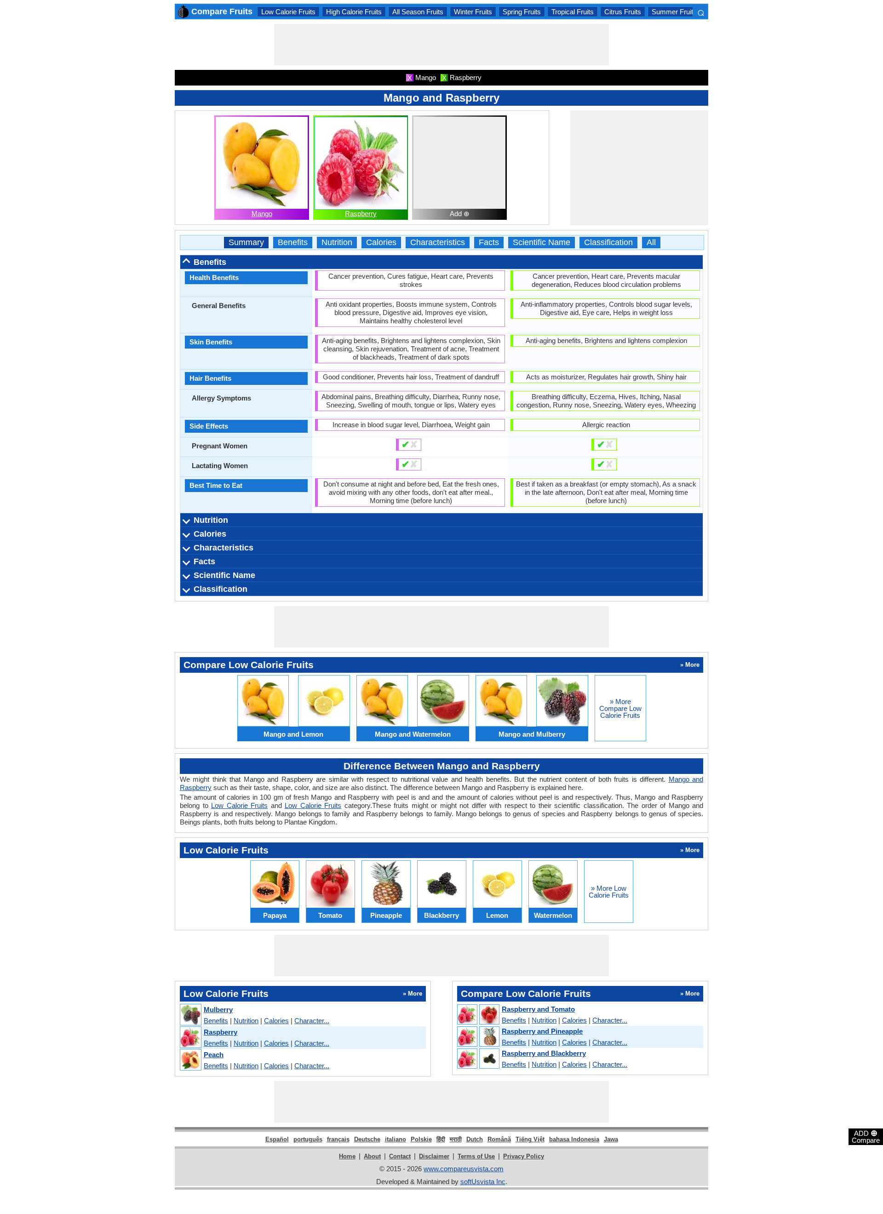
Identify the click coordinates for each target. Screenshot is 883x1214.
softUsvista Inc (482, 1181)
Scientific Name (541, 242)
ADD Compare (866, 1136)
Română (499, 1139)
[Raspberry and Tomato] (478, 1014)
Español (277, 1139)
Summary (246, 242)
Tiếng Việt (530, 1139)
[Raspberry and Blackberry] (478, 1059)
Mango (262, 214)
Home (347, 1156)
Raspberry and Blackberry (544, 1053)
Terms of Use (476, 1156)
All (651, 242)
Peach (214, 1055)
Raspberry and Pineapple (542, 1031)
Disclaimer (434, 1156)
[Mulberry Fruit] (190, 1015)
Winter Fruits (473, 12)
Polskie (421, 1139)
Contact (400, 1156)
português (307, 1139)
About (372, 1156)
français (338, 1139)
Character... (311, 1021)
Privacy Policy (523, 1156)
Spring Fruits (522, 12)
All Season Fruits (417, 12)
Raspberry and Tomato (538, 1009)
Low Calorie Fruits (288, 12)
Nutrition (336, 242)
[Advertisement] (441, 44)
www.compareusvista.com (464, 1169)
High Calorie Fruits (354, 12)
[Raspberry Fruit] (190, 1037)
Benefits (293, 242)
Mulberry (218, 1010)
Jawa (611, 1139)
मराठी (456, 1139)
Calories (381, 242)
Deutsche (367, 1139)
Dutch (474, 1139)
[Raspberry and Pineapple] (478, 1037)
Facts (489, 242)
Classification (608, 242)
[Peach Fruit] (190, 1060)
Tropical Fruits (572, 12)
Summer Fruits (674, 12)
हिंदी (440, 1139)
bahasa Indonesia (574, 1139)
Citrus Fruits (622, 12)
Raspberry (361, 214)
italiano (395, 1139)
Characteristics (437, 242)
